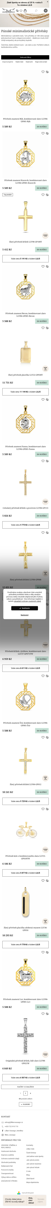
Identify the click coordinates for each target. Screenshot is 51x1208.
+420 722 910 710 (11, 1126)
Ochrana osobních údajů (10, 1159)
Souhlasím (26, 608)
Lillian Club (30, 1149)
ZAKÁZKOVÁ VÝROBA (9, 1181)
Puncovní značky (7, 1170)
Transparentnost (7, 1173)
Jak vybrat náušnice (33, 1164)
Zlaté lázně (30, 1179)
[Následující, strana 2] (25, 1093)
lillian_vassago (10, 1135)
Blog (28, 1175)
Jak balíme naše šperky (34, 1156)
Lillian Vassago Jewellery (14, 1131)
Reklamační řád (7, 1166)
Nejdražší (29, 62)
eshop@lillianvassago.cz (14, 1122)
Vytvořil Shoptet (28, 1193)
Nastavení (24, 615)
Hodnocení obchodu (8, 1151)
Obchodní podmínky (8, 1162)
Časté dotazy (31, 1153)
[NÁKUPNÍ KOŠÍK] (25, 10)
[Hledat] (36, 10)
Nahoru (26, 1104)
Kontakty (29, 1145)
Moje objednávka (32, 1182)
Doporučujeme (7, 62)
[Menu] (45, 10)
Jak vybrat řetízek (32, 1167)
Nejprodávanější (41, 62)
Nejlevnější (19, 62)
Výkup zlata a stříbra (8, 1177)
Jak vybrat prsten (32, 1160)
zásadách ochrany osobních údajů (27, 601)
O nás (28, 1171)
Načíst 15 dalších (25, 1087)
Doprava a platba (7, 1155)
